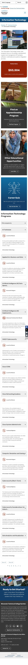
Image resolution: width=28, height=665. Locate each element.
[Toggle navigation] (25, 12)
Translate (5, 6)
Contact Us (5, 648)
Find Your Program (12, 25)
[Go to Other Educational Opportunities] (14, 143)
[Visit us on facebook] (6, 626)
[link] (26, 327)
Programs (3, 25)
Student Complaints (9, 656)
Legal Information (11, 655)
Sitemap (19, 655)
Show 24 (11, 562)
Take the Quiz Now (13, 206)
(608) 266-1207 (4, 644)
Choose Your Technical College (17, 8)
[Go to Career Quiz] (14, 187)
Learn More (14, 171)
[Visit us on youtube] (17, 626)
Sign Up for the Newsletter (13, 630)
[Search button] (26, 2)
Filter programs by (7, 223)
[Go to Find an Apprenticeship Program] (14, 95)
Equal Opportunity (19, 656)
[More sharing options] (26, 338)
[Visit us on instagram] (21, 626)
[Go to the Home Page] (4, 12)
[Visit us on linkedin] (14, 626)
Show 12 (4, 562)
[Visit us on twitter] (10, 626)
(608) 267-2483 (15, 644)
